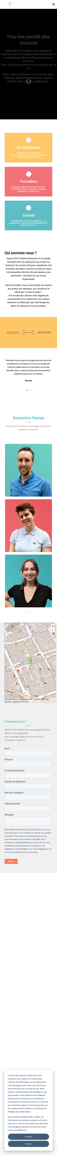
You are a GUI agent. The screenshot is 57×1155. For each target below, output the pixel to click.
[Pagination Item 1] (26, 611)
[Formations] (28, 194)
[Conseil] (28, 228)
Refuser (28, 1144)
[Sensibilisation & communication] (28, 160)
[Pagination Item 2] (30, 611)
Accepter (28, 1136)
